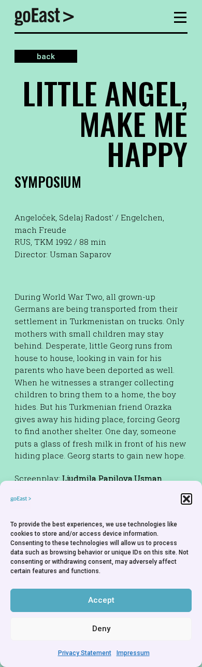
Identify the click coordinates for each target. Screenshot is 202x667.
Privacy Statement (84, 653)
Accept (101, 600)
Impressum (133, 653)
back (46, 56)
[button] (186, 499)
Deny (101, 628)
